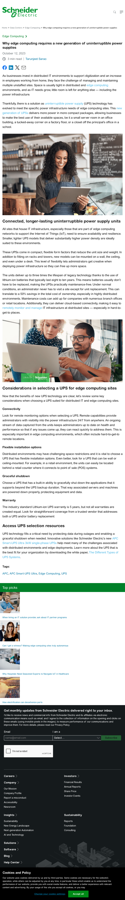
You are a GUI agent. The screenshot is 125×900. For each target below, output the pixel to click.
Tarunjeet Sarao (36, 58)
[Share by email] (23, 68)
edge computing (97, 85)
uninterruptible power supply (64, 103)
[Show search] (114, 12)
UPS (64, 573)
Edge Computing (32, 28)
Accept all (78, 894)
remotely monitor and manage (22, 307)
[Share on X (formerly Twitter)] (17, 68)
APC (5, 573)
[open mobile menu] (121, 12)
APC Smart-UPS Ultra (23, 573)
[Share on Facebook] (4, 68)
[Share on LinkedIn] (11, 68)
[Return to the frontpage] (19, 12)
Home (4, 28)
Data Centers (16, 28)
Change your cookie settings (49, 894)
